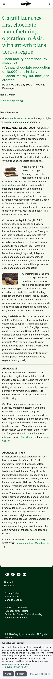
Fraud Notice (12, 596)
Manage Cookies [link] (13, 600)
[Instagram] (18, 574)
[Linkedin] (7, 574)
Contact (8, 582)
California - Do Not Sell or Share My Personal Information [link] (24, 616)
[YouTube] (24, 574)
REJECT (21, 674)
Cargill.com (27, 437)
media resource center (21, 118)
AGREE (8, 674)
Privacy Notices (13, 593)
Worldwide (9, 585)
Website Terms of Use (16, 607)
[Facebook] (13, 574)
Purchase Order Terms (16, 611)
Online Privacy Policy (16, 667)
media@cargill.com (10, 100)
